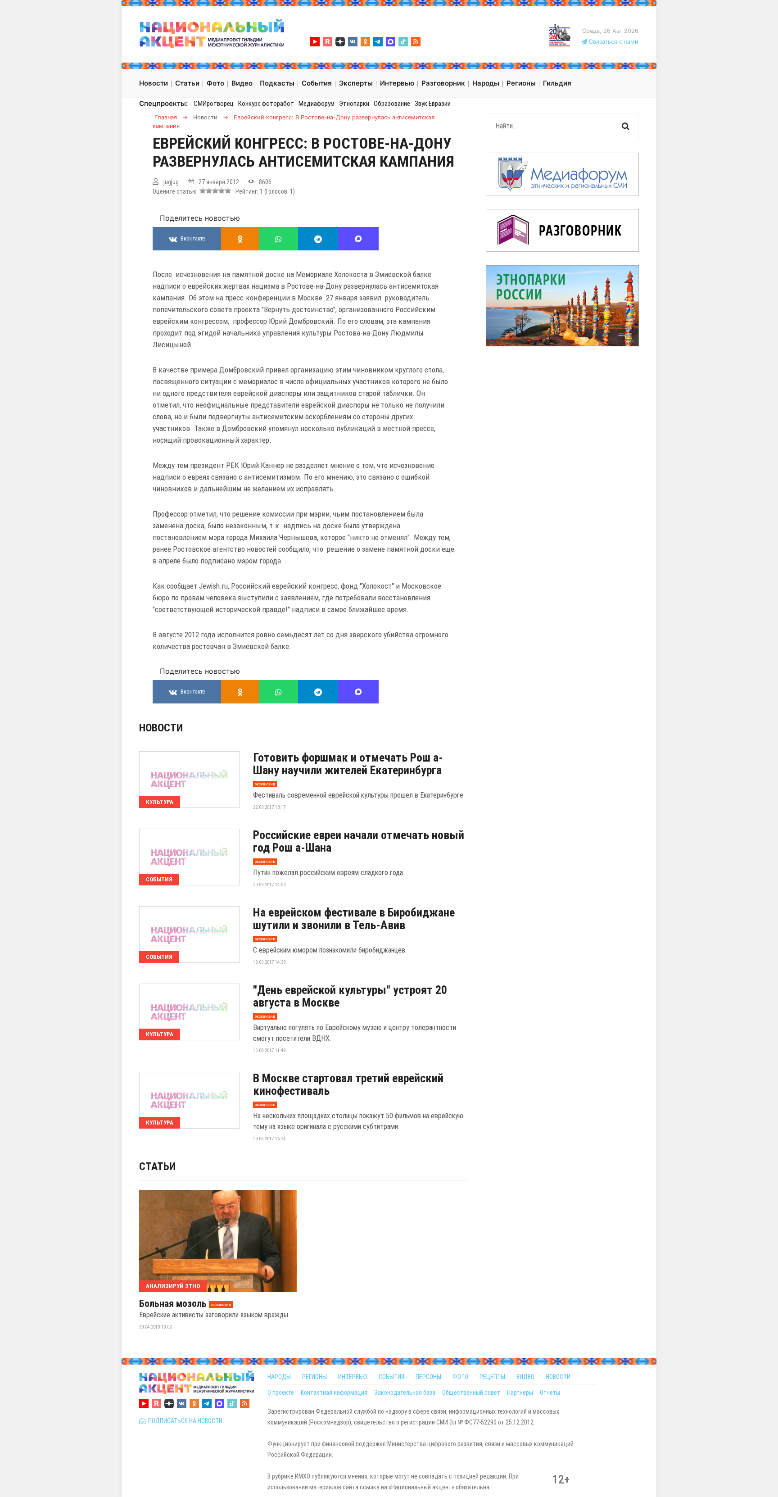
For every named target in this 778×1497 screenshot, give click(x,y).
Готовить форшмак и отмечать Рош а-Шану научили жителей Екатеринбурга (348, 763)
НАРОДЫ (279, 1376)
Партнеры (520, 1392)
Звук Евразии (433, 104)
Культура (159, 801)
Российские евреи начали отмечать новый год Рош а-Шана (358, 841)
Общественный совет (471, 1392)
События (159, 879)
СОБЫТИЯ (391, 1376)
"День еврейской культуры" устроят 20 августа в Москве (350, 996)
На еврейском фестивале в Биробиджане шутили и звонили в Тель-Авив (354, 918)
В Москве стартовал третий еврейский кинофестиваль (348, 1084)
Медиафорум (317, 104)
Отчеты (550, 1392)
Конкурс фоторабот (266, 104)
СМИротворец (214, 104)
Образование (392, 104)
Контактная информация (334, 1392)
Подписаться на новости (183, 1420)
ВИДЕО (525, 1376)
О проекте (280, 1392)
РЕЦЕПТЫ (492, 1376)
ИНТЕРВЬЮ (352, 1376)
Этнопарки (354, 104)
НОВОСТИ (558, 1376)
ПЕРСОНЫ (428, 1376)
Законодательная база (404, 1392)
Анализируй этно (173, 1286)
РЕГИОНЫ (314, 1376)
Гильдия (557, 83)
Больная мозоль (173, 1303)
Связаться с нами (612, 41)
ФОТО (460, 1376)
